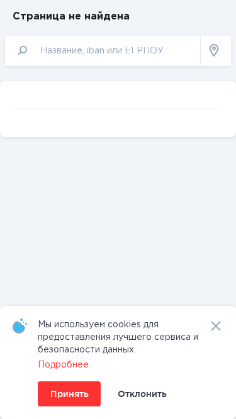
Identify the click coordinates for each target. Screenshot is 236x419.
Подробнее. (64, 365)
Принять (69, 394)
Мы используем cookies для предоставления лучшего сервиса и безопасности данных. (118, 337)
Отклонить (142, 394)
